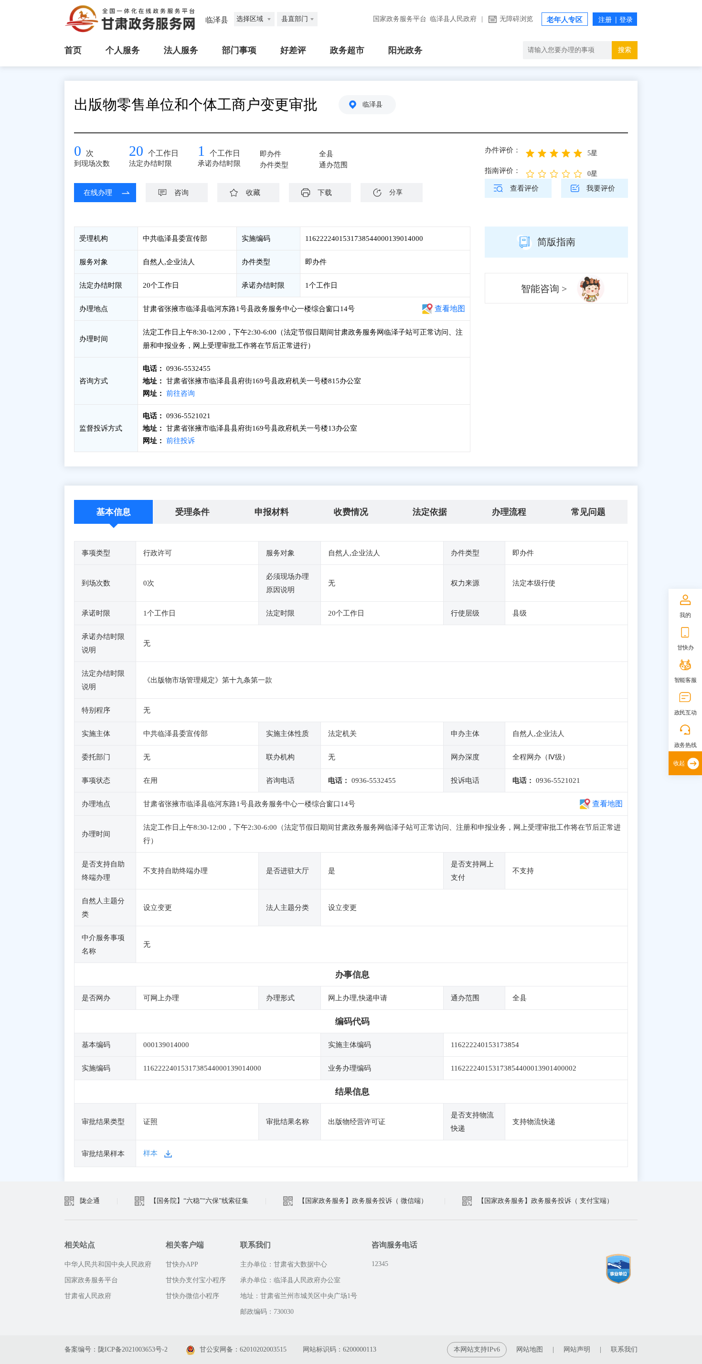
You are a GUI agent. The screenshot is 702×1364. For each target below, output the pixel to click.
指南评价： (503, 170)
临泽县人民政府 (453, 18)
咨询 (181, 192)
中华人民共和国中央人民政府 (107, 1264)
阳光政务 (405, 50)
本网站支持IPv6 (477, 1349)
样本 (150, 1153)
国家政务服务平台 (399, 18)
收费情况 (351, 512)
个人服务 (123, 50)
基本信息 (113, 512)
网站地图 (529, 1349)
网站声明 (577, 1349)
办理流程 (509, 512)
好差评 (293, 50)
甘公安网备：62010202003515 (243, 1349)
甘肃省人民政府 (87, 1295)
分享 (396, 192)
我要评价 (600, 188)
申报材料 (272, 512)
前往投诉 (179, 440)
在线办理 (98, 192)
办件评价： (503, 150)
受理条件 (192, 512)
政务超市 (347, 50)
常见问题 (588, 512)
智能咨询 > (544, 288)
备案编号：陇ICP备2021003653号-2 (116, 1349)
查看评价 (524, 188)
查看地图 (450, 308)
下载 (325, 192)
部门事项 (239, 50)
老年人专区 (565, 19)
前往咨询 (179, 393)
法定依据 (430, 512)
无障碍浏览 (516, 18)
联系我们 (624, 1349)
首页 (73, 50)
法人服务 (181, 50)
